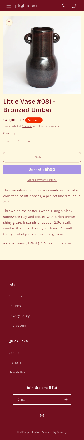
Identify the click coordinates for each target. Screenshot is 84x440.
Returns (15, 306)
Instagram (16, 362)
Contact (14, 353)
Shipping (27, 125)
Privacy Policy (19, 316)
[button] (8, 5)
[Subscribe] (66, 399)
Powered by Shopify (54, 432)
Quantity (9, 133)
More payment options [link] (42, 180)
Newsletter (17, 372)
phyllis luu (34, 432)
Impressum (17, 325)
